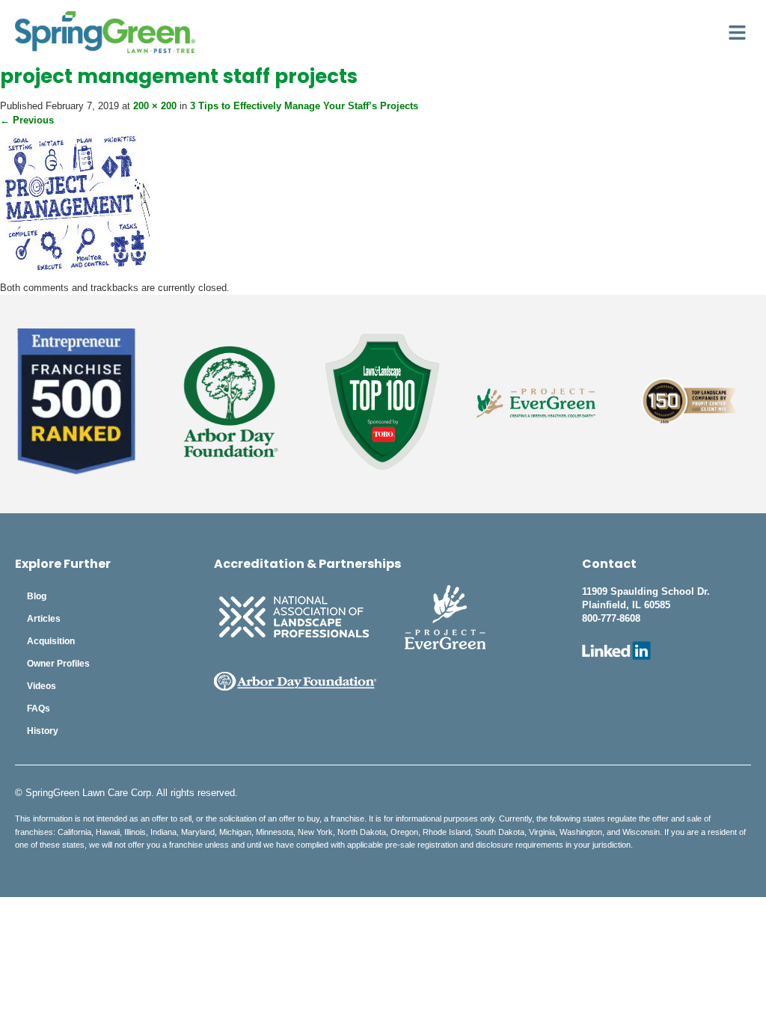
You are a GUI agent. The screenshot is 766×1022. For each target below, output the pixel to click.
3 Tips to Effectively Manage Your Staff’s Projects (304, 105)
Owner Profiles (58, 663)
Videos (41, 686)
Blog (36, 596)
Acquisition (51, 641)
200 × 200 (155, 105)
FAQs (38, 708)
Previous (27, 120)
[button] (737, 32)
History (42, 731)
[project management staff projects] (75, 273)
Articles (44, 618)
